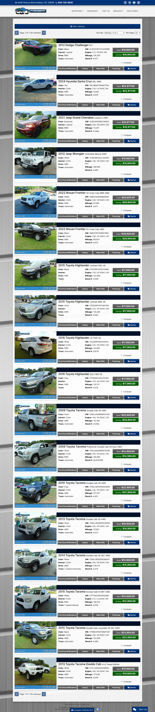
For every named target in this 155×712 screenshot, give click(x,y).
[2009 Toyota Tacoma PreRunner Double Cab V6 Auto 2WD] (36, 455)
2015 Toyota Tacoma (84, 591)
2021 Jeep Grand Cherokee (83, 117)
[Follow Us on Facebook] (125, 2)
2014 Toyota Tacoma (84, 555)
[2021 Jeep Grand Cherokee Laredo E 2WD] (36, 126)
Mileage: (89, 55)
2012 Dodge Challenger (75, 45)
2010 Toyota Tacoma (82, 482)
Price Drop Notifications (67, 68)
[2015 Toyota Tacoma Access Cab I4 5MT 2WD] (36, 600)
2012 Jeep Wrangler (82, 153)
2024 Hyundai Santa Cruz (79, 81)
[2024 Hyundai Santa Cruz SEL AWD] (36, 90)
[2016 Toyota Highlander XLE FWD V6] (36, 383)
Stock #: (88, 58)
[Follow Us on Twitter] (129, 2)
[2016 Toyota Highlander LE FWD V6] (36, 347)
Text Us (133, 68)
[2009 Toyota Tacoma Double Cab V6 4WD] (36, 419)
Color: (61, 49)
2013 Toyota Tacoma (82, 519)
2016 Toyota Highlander (79, 337)
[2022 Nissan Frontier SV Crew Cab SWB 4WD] (36, 202)
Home (66, 704)
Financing (116, 68)
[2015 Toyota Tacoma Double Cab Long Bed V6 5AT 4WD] (36, 637)
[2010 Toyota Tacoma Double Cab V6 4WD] (36, 492)
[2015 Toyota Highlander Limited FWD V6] (36, 274)
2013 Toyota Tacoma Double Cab (88, 664)
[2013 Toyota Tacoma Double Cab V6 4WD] (36, 528)
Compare (127, 63)
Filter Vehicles (78, 26)
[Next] (44, 33)
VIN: (87, 49)
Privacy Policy (86, 704)
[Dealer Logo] (31, 11)
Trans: (61, 58)
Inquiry (85, 68)
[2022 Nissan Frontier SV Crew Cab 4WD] (36, 238)
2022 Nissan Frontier (83, 192)
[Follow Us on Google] (138, 2)
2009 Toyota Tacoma (82, 410)
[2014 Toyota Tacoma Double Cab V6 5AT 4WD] (36, 564)
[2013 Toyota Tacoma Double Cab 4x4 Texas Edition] (36, 673)
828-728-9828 (65, 2)
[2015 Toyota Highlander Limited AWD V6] (36, 310)
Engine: (88, 52)
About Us (71, 704)
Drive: (61, 55)
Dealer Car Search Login (61, 709)
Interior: (61, 52)
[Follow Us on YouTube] (134, 2)
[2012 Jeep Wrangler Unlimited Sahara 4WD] (36, 163)
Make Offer (100, 68)
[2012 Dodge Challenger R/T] (36, 54)
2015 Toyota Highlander (81, 265)
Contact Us (78, 704)
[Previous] (17, 33)
